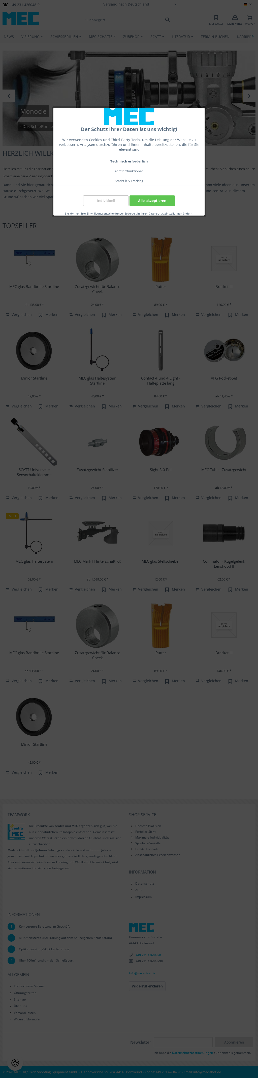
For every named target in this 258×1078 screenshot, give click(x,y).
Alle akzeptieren (152, 200)
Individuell (106, 200)
